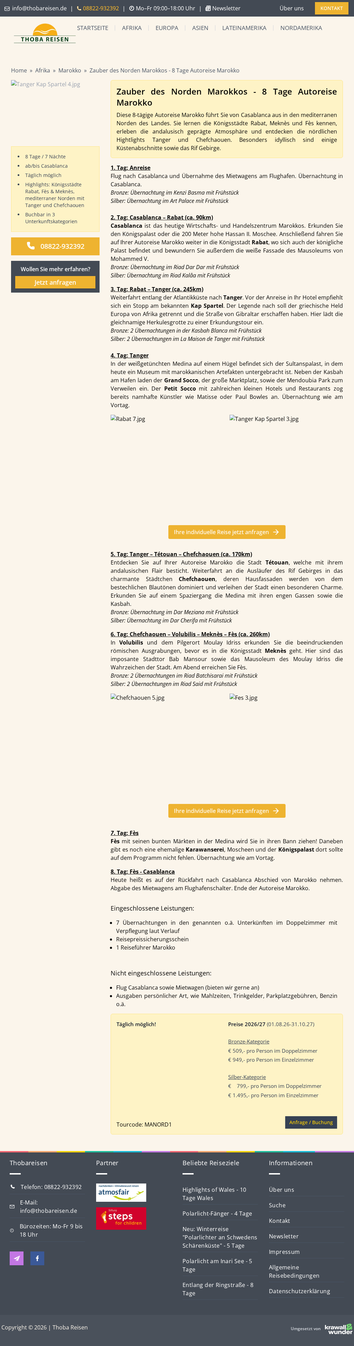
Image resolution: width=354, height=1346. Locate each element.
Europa (167, 28)
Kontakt (279, 1221)
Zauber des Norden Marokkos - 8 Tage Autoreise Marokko (165, 70)
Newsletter (284, 1236)
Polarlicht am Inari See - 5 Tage (217, 1265)
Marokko (69, 70)
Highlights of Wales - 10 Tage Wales (214, 1194)
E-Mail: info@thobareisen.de (48, 1207)
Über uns (292, 8)
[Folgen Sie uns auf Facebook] (37, 1258)
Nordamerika (301, 28)
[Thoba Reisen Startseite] (39, 34)
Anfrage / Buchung (311, 1122)
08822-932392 (62, 246)
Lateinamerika (244, 28)
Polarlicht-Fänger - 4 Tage (217, 1213)
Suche (277, 1205)
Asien (200, 28)
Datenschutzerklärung (299, 1291)
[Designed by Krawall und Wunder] (339, 1329)
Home (19, 70)
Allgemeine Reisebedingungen (294, 1271)
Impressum (284, 1252)
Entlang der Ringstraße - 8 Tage (218, 1289)
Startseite (92, 28)
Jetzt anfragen (55, 282)
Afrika (132, 28)
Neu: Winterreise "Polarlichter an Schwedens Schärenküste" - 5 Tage (220, 1237)
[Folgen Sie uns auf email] (17, 1258)
